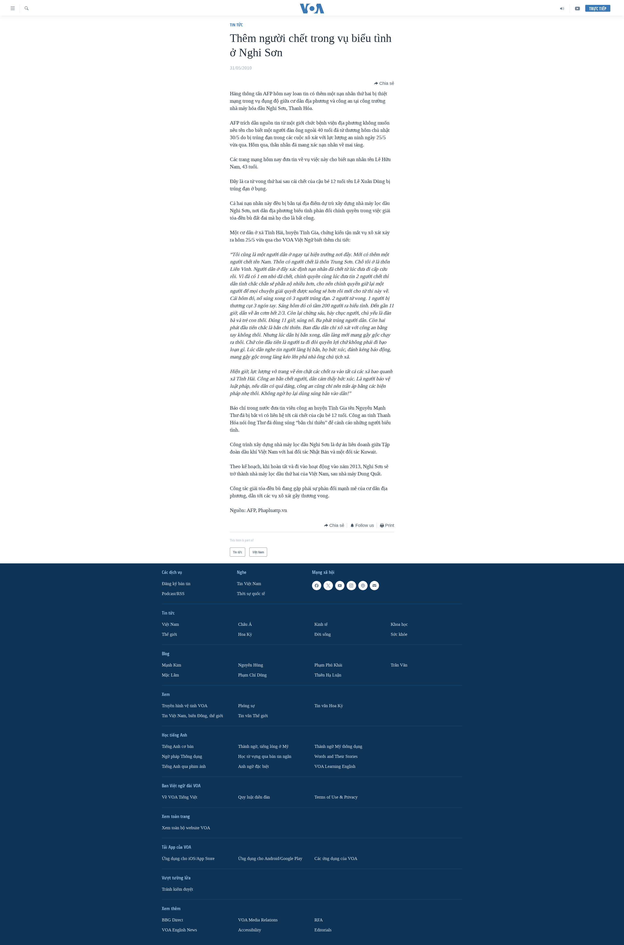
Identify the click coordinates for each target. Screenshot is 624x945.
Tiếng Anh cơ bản (178, 746)
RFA (318, 920)
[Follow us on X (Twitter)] (328, 585)
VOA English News (179, 930)
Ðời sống (322, 634)
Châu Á (245, 624)
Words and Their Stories (336, 756)
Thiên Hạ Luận (327, 675)
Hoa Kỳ (245, 634)
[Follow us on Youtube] (339, 585)
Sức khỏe (399, 634)
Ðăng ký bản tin (176, 584)
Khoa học (399, 624)
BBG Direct (172, 920)
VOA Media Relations (258, 920)
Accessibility (249, 930)
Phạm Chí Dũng (252, 675)
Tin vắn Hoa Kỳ (328, 706)
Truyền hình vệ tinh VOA (184, 706)
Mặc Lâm (170, 675)
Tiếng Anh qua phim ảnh (184, 766)
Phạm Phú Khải (328, 665)
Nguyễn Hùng (250, 665)
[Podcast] (363, 585)
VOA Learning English (334, 766)
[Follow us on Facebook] (316, 585)
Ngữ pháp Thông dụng (182, 756)
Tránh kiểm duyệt (177, 889)
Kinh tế (321, 624)
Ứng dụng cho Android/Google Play (270, 858)
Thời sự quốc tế (251, 594)
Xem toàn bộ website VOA (186, 828)
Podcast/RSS (173, 594)
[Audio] (562, 8)
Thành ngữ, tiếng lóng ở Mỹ (263, 746)
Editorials (323, 930)
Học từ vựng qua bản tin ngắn (264, 756)
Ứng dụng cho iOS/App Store (188, 858)
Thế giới (169, 634)
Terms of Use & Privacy (336, 797)
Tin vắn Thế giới (253, 716)
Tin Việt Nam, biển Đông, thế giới (192, 716)
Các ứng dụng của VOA (335, 858)
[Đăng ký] (374, 585)
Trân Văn (399, 665)
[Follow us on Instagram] (351, 585)
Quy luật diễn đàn (254, 797)
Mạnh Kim (171, 665)
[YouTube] (577, 8)
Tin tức (236, 25)
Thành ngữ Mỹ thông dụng (338, 746)
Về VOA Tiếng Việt (179, 797)
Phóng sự (246, 706)
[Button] (384, 83)
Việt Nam (170, 624)
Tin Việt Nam (249, 584)
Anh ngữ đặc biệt (253, 766)
